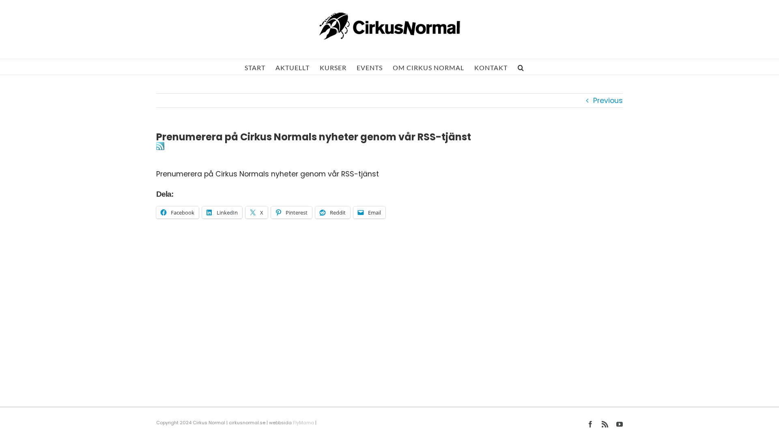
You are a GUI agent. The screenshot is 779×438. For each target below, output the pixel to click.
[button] (521, 67)
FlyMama (303, 422)
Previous (608, 100)
